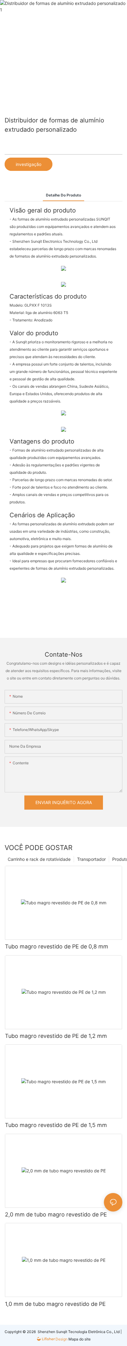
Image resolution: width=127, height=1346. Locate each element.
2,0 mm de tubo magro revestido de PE (56, 1214)
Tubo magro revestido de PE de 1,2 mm (56, 1036)
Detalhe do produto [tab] (63, 195)
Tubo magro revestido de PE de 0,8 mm (56, 946)
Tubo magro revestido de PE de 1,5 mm (56, 1125)
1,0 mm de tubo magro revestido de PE (55, 1304)
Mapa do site (79, 1339)
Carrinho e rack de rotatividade (39, 859)
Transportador (91, 859)
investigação (28, 164)
